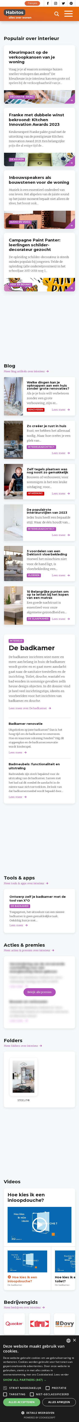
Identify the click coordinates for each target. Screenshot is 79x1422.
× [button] (74, 1340)
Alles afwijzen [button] (59, 1402)
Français (32, 3)
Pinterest (71, 3)
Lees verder (61, 1374)
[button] (39, 1379)
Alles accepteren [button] (22, 1402)
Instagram (56, 3)
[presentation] (39, 74)
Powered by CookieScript (39, 1417)
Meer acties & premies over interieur (27, 950)
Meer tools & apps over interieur (24, 883)
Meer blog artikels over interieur (24, 371)
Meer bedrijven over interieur (22, 1307)
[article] (39, 137)
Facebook (48, 3)
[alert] (39, 1378)
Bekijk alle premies (39, 992)
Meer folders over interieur (21, 1045)
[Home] (17, 14)
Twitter (63, 3)
